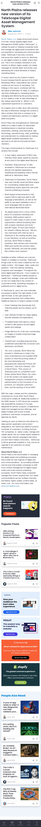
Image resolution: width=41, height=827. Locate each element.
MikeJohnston (14, 31)
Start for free (10, 634)
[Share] (35, 3)
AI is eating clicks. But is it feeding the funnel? (10, 727)
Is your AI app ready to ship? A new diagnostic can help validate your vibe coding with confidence (11, 709)
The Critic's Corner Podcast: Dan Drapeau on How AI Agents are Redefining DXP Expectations (10, 775)
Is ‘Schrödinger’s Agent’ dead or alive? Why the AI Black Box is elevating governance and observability (10, 557)
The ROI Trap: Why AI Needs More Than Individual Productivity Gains (9, 795)
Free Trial (20, 682)
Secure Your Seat (21, 657)
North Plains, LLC (8, 39)
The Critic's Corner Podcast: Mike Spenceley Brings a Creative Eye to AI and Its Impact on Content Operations (12, 576)
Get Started (10, 514)
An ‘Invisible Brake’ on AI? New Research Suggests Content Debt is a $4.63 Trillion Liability (10, 753)
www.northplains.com (10, 486)
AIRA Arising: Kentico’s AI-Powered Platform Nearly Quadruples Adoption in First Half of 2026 (12, 536)
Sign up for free (11, 612)
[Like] (39, 3)
